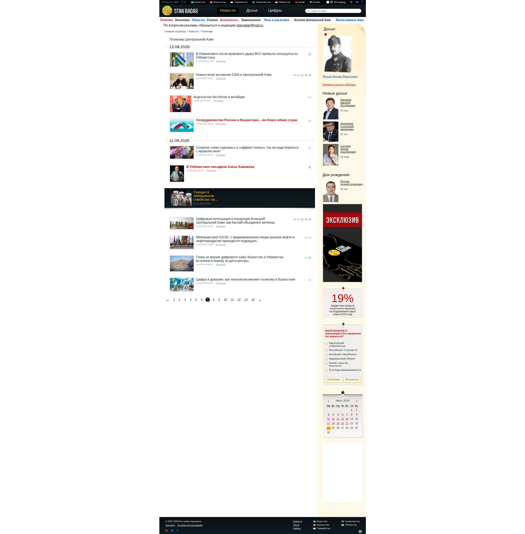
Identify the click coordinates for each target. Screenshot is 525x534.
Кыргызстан (219, 2)
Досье (296, 525)
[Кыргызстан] (298, 75)
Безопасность (229, 19)
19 (338, 423)
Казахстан (200, 2)
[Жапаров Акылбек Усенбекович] (330, 118)
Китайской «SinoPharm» (343, 354)
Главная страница (175, 31)
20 (342, 423)
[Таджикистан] (302, 75)
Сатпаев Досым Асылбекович (348, 149)
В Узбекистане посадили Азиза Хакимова (220, 167)
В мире (316, 2)
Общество (198, 19)
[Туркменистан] (306, 75)
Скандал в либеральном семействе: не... (205, 195)
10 (225, 299)
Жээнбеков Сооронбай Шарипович (347, 126)
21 (347, 423)
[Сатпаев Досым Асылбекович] (330, 164)
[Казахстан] (295, 75)
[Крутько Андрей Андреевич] (330, 201)
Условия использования (189, 525)
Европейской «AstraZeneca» (337, 344)
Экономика (182, 19)
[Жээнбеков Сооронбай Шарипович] (330, 141)
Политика (166, 19)
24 (328, 428)
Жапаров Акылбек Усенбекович (347, 102)
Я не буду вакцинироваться (345, 370)
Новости (194, 31)
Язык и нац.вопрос (276, 19)
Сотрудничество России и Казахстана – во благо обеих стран (246, 120)
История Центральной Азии (312, 19)
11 (232, 299)
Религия (212, 19)
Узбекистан (284, 2)
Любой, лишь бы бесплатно (338, 364)
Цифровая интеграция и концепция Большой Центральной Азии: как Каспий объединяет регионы (235, 220)
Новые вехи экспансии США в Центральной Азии (234, 74)
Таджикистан (241, 2)
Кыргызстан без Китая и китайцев (219, 97)
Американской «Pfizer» (342, 358)
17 (328, 423)
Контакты (170, 525)
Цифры (297, 528)
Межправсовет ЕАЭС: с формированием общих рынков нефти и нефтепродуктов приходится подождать (245, 239)
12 (239, 299)
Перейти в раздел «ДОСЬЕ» (339, 84)
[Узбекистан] (309, 54)
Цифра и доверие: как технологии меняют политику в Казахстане (245, 279)
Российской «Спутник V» (343, 350)
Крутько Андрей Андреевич (351, 183)
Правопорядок (251, 19)
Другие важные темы (350, 19)
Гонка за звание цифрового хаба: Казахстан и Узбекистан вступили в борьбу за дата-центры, (239, 258)
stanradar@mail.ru (249, 25)
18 (333, 423)
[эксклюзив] (342, 281)
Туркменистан (263, 2)
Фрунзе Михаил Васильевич (340, 76)
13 (246, 299)
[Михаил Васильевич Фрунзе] (337, 53)
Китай (302, 2)
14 (253, 299)
